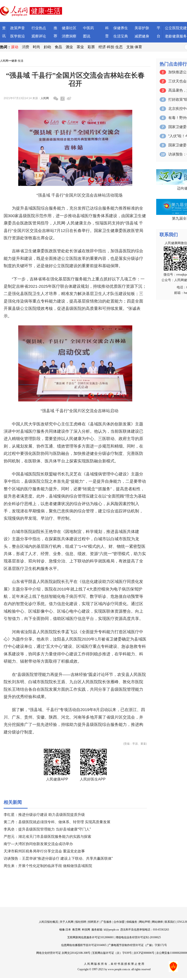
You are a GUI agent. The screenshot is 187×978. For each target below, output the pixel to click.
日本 (68, 929)
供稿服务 (131, 921)
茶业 (80, 47)
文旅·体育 (134, 47)
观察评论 (38, 36)
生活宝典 (120, 36)
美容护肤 (142, 28)
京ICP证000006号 (144, 952)
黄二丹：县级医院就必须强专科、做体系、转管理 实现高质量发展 (57, 822)
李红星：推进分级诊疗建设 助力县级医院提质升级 (44, 815)
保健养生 (120, 28)
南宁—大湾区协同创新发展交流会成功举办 (38, 844)
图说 (86, 36)
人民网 (4, 60)
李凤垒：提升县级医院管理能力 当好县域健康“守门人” (47, 829)
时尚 (36, 47)
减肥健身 (142, 36)
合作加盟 (119, 921)
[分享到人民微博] (62, 99)
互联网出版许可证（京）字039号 (112, 952)
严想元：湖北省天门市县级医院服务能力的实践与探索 (47, 836)
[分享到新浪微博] (69, 98)
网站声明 (144, 921)
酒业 (69, 47)
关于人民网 (66, 921)
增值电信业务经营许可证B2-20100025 (138, 937)
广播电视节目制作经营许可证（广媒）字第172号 (137, 945)
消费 (25, 47)
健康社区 (69, 28)
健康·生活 (17, 60)
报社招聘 (80, 921)
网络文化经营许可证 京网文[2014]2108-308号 (63, 952)
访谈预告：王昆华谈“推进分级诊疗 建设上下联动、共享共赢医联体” (58, 858)
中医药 (88, 28)
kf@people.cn (111, 929)
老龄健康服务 (176, 36)
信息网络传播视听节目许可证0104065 (83, 945)
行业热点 (38, 28)
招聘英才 (93, 921)
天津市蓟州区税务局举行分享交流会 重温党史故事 (44, 851)
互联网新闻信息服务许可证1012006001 (90, 937)
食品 (58, 47)
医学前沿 (17, 36)
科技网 (86, 929)
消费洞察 (69, 36)
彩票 (91, 47)
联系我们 (170, 921)
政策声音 (17, 28)
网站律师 (157, 921)
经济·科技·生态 (111, 47)
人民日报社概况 (48, 921)
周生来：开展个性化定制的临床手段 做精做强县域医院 (48, 866)
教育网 (76, 929)
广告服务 (106, 921)
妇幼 (47, 47)
